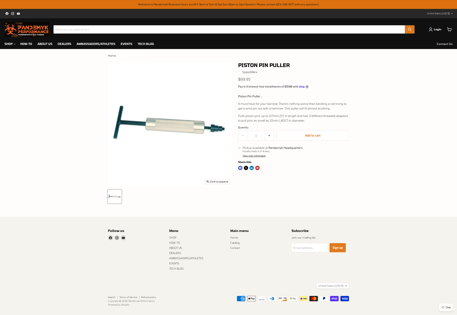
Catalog (235, 242)
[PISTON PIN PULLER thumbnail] (115, 196)
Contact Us (445, 43)
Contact (235, 247)
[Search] (410, 29)
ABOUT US (44, 43)
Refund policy (148, 297)
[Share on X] (246, 168)
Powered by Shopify (118, 304)
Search (111, 297)
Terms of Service (128, 297)
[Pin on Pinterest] (257, 168)
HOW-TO (26, 43)
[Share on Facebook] (240, 168)
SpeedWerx (249, 72)
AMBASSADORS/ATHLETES (96, 43)
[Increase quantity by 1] (269, 135)
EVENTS (126, 43)
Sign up (337, 247)
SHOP (8, 43)
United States (438, 13)
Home (112, 55)
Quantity (243, 127)
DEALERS (64, 43)
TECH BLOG (146, 43)
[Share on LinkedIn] (252, 168)
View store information (254, 156)
